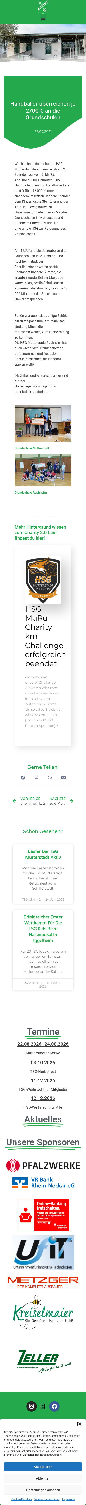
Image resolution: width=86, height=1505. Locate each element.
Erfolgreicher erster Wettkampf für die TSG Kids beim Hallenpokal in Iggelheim (43, 929)
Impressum (68, 1499)
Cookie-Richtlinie (21, 1499)
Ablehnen (43, 1478)
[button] (80, 1424)
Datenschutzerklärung (47, 1499)
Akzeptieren (43, 1467)
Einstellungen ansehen (43, 1490)
